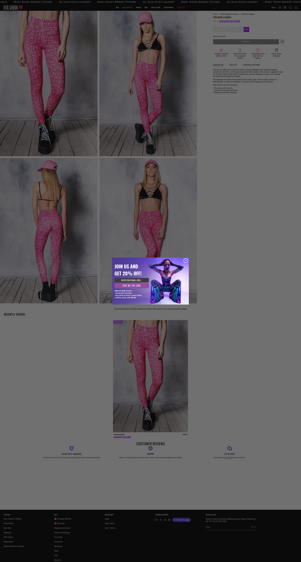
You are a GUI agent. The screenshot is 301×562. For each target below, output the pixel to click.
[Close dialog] (186, 261)
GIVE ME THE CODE (132, 285)
